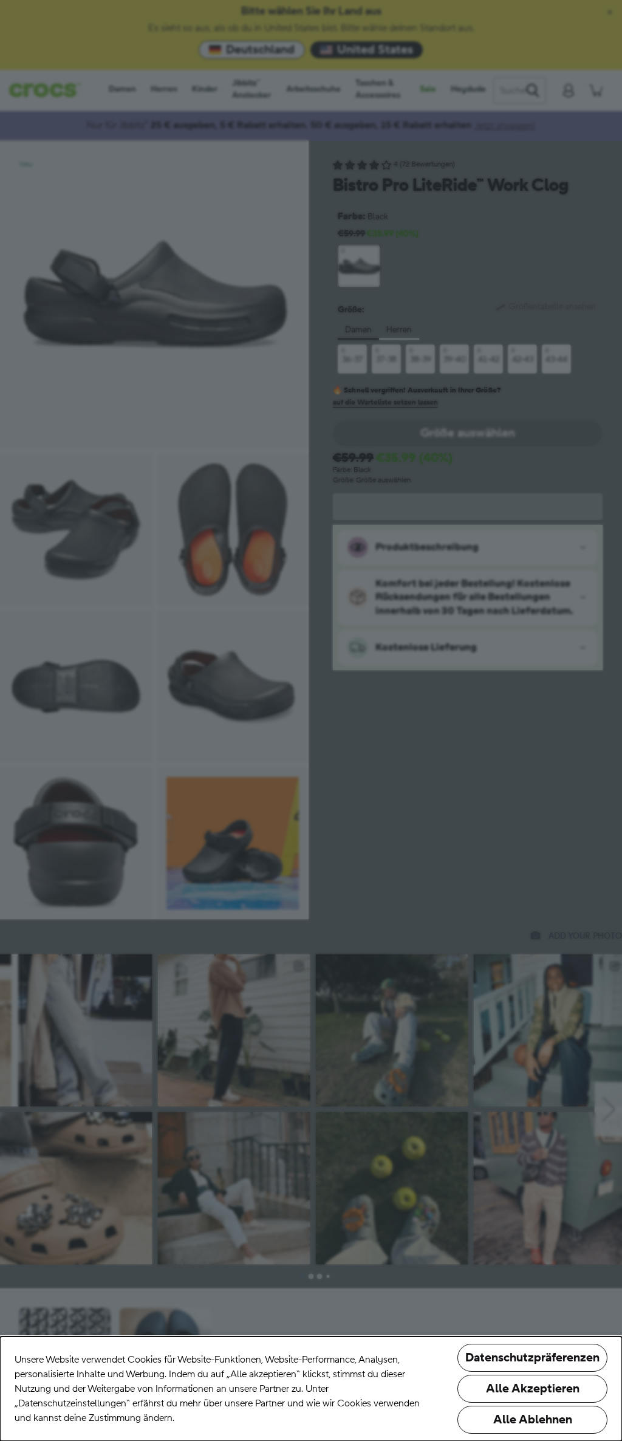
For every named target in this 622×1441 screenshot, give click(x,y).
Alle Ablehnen (532, 1420)
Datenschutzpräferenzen (532, 1358)
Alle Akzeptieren (532, 1389)
